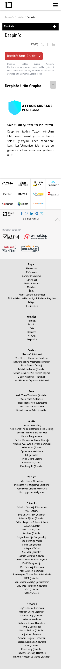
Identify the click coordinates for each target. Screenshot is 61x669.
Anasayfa (9, 17)
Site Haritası (32, 219)
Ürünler (20, 17)
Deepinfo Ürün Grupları (22, 56)
